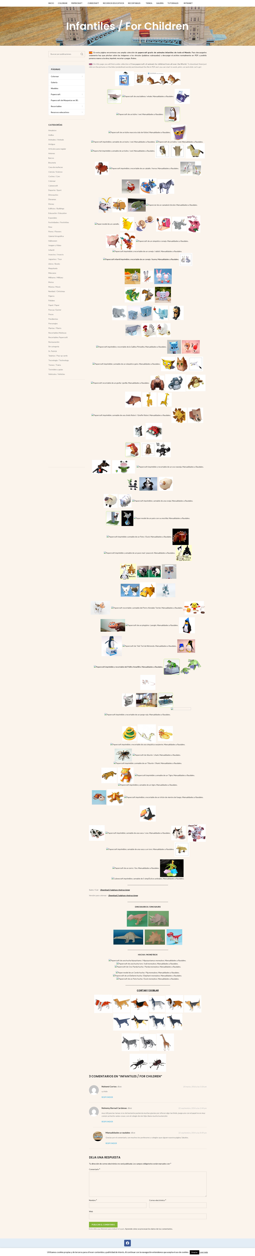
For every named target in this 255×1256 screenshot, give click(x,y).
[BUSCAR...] (82, 54)
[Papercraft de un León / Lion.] (179, 415)
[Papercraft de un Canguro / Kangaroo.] (127, 224)
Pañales (51, 300)
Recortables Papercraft (58, 337)
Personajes (53, 323)
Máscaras (52, 273)
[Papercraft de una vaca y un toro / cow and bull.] (140, 849)
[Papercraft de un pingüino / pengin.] (152, 625)
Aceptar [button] (194, 1252)
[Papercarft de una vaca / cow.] (178, 833)
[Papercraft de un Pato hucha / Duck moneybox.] (147, 979)
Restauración (53, 342)
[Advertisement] (66, 423)
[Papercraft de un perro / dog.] (169, 571)
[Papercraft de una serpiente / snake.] (129, 733)
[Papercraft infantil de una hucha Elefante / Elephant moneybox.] (147, 975)
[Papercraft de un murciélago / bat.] (101, 467)
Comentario (94, 1169)
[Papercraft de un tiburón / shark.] (157, 755)
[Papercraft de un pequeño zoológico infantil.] (172, 868)
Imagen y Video (54, 245)
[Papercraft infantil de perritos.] (128, 571)
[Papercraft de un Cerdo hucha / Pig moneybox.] (147, 972)
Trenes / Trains (54, 365)
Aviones (51, 153)
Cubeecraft (53, 185)
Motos (51, 282)
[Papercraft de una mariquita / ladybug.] (154, 431)
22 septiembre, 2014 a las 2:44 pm (192, 1108)
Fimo (50, 227)
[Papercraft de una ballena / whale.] (182, 96)
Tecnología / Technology (58, 360)
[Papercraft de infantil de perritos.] (184, 553)
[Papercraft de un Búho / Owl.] (123, 151)
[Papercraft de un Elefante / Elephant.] (160, 313)
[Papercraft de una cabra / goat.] (105, 205)
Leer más (204, 1252)
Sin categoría (53, 346)
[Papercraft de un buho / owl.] (123, 141)
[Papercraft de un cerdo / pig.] (113, 241)
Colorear (52, 181)
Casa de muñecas (55, 167)
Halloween (52, 241)
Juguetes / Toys (55, 259)
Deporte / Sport (54, 190)
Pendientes (53, 319)
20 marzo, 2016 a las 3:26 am (195, 1086)
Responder (107, 1097)
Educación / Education (57, 213)
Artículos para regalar (57, 149)
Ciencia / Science (55, 172)
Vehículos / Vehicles (56, 374)
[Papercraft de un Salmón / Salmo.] (165, 700)
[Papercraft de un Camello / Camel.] (107, 224)
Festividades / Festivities (58, 222)
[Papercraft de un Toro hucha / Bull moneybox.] (147, 963)
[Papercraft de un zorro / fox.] (135, 868)
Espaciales (52, 218)
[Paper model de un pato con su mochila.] (162, 518)
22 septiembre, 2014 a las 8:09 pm (192, 1133)
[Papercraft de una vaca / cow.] (97, 833)
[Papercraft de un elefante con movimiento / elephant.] (119, 313)
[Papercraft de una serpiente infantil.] (146, 733)
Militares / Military (55, 277)
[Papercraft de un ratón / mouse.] (147, 682)
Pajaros (51, 296)
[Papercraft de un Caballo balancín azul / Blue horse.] (148, 186)
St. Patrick (52, 351)
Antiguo (51, 144)
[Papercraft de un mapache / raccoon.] (139, 431)
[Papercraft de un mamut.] (195, 415)
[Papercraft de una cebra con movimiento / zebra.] (179, 224)
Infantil (51, 250)
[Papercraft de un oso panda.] (131, 484)
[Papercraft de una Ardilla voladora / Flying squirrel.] (114, 96)
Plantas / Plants (54, 328)
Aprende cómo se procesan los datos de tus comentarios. (149, 1229)
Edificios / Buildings (56, 208)
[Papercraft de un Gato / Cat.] (168, 364)
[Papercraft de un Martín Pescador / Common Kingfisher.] (132, 449)
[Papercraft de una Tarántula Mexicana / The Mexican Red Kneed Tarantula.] (123, 755)
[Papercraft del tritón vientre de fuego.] (163, 797)
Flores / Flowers (54, 231)
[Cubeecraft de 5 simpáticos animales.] (148, 878)
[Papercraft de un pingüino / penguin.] (187, 625)
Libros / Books (54, 264)
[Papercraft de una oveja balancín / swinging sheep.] (111, 501)
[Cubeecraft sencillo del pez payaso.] (113, 625)
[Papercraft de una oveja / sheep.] (166, 484)
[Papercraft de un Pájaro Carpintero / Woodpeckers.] (113, 518)
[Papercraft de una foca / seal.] (133, 330)
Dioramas (52, 199)
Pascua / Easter (54, 310)
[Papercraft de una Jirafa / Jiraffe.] (149, 399)
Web (91, 1211)
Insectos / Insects (56, 254)
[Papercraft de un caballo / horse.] (102, 168)
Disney (51, 204)
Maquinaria (52, 268)
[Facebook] (127, 1243)
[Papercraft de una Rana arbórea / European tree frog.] (172, 666)
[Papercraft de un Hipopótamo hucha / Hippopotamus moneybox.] (147, 960)
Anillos (51, 135)
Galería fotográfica (56, 236)
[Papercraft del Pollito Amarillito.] (128, 666)
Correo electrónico (157, 1200)
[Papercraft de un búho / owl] (179, 132)
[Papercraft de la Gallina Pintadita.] (131, 346)
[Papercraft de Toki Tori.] (150, 646)
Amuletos (52, 130)
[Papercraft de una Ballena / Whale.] (148, 96)
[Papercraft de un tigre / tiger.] (109, 775)
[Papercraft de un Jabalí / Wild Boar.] (133, 399)
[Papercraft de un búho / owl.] (139, 114)
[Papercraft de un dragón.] (132, 294)
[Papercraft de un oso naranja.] (170, 467)
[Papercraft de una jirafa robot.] (131, 415)
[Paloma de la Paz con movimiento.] (127, 518)
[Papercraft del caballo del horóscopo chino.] (190, 168)
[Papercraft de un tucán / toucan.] (148, 813)
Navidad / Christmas (56, 291)
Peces (51, 314)
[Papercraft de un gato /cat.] (174, 346)
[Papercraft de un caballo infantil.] (195, 151)
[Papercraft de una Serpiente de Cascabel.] (165, 733)
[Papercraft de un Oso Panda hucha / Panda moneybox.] (148, 966)
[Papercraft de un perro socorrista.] (194, 607)
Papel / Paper (53, 305)
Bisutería (52, 163)
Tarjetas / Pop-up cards (58, 356)
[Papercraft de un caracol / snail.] (163, 224)
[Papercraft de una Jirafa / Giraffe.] (165, 399)
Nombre (93, 1200)
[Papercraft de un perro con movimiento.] (165, 590)
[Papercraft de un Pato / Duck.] (139, 536)
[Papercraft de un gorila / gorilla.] (120, 382)
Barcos (51, 158)
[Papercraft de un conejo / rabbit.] (147, 251)
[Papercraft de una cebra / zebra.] (165, 186)
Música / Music (54, 287)
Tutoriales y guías (55, 369)
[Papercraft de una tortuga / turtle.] (99, 797)
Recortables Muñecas (57, 333)
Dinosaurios (53, 195)
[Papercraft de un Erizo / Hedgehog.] (176, 313)
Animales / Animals (56, 140)
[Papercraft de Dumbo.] (163, 294)
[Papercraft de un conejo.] (141, 259)
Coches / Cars (54, 176)
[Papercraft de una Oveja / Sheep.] (124, 501)
